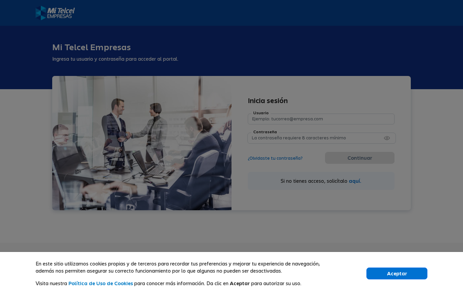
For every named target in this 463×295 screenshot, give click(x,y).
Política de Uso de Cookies (101, 283)
